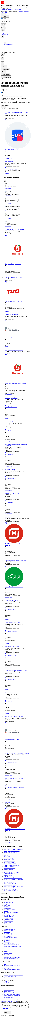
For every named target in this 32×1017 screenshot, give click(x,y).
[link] (3, 28)
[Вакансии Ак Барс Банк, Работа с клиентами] (17, 576)
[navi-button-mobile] (2, 36)
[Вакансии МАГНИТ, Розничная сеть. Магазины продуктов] (17, 533)
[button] (2, 31)
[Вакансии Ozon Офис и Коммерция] (17, 135)
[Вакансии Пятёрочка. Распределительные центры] (17, 368)
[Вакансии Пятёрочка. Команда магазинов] (17, 249)
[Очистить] (3, 54)
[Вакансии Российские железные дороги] (17, 292)
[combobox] (8, 51)
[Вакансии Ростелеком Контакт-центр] (17, 329)
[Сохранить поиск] (2, 58)
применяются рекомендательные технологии (14, 1000)
